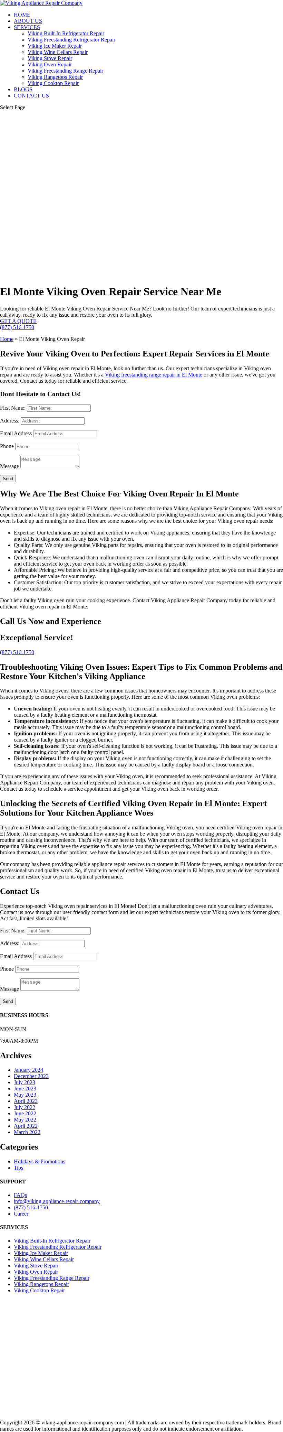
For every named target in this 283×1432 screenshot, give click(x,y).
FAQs (20, 1195)
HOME (22, 15)
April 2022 (26, 1126)
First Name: (13, 408)
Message (9, 466)
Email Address (16, 433)
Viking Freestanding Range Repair (65, 71)
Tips (18, 1168)
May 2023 (25, 1095)
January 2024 (28, 1070)
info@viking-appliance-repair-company (57, 1201)
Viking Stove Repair (50, 58)
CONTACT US (31, 96)
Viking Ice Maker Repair (55, 46)
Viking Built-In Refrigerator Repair (66, 33)
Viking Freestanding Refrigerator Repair (71, 40)
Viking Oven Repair (50, 64)
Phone (7, 446)
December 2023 (31, 1076)
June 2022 (25, 1113)
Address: (9, 421)
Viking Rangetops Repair (55, 77)
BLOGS (23, 89)
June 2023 (25, 1088)
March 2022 (27, 1132)
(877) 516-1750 (17, 327)
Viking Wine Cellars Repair (58, 52)
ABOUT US (28, 21)
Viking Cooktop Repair (53, 83)
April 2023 (26, 1101)
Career (21, 1214)
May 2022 (25, 1120)
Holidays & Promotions (39, 1161)
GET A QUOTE (18, 321)
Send (8, 478)
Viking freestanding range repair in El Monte (153, 375)
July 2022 (24, 1107)
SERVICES (27, 27)
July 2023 (24, 1082)
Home (6, 339)
